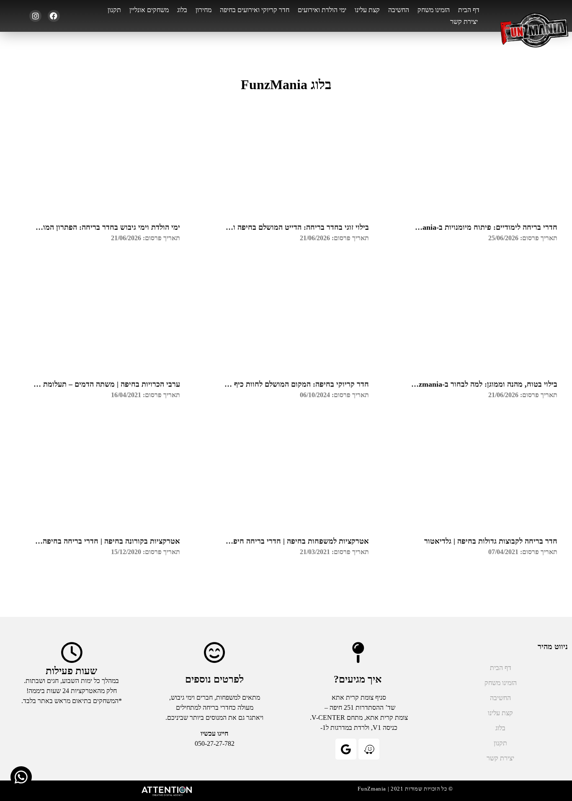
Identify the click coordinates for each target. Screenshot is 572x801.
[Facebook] (54, 16)
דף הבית (468, 9)
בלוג (182, 9)
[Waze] (368, 749)
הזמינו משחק (433, 9)
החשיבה (398, 9)
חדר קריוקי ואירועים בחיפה (254, 9)
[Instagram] (35, 16)
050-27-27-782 (214, 743)
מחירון (203, 9)
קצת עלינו (367, 9)
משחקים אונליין (149, 9)
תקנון (114, 9)
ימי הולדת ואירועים (322, 9)
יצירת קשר (464, 21)
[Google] (345, 749)
